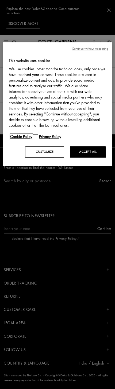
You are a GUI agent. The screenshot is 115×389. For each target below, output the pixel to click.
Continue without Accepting (90, 48)
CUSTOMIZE (44, 151)
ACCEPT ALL (88, 151)
